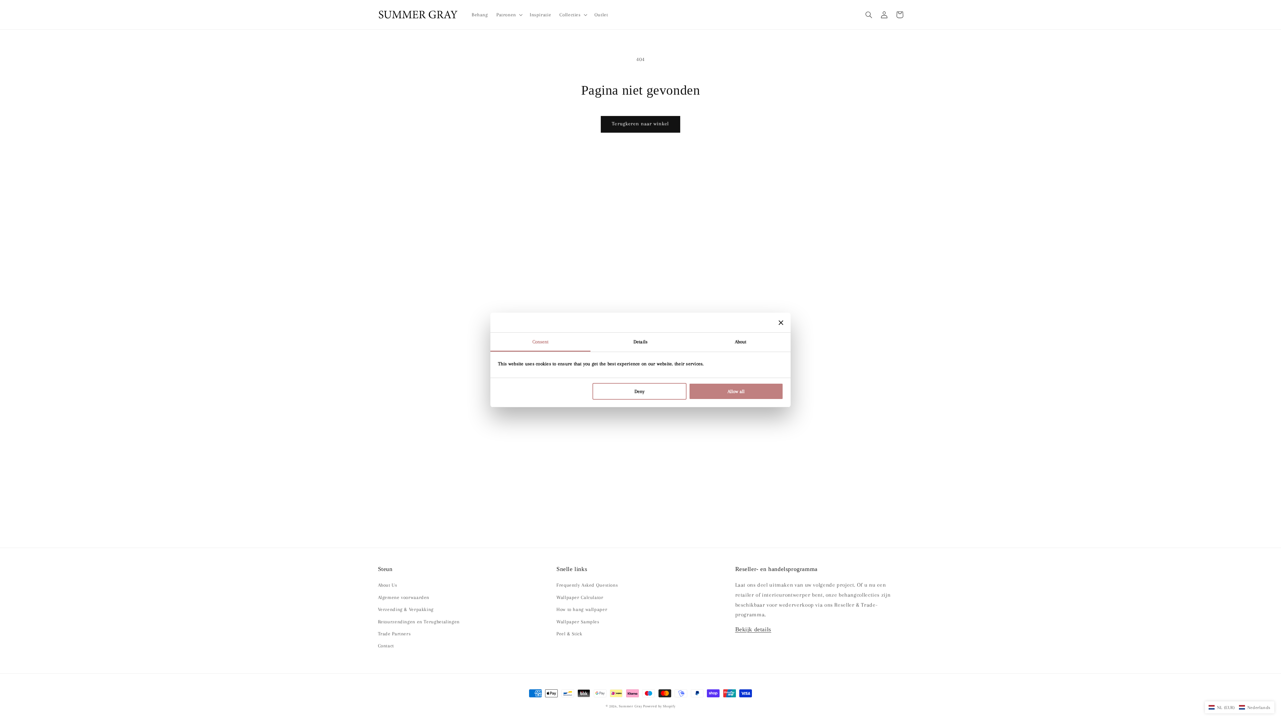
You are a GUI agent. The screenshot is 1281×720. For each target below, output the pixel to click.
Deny (639, 391)
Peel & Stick (569, 633)
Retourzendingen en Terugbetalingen (419, 621)
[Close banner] (781, 322)
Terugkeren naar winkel (640, 124)
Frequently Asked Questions (587, 585)
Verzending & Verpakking (406, 609)
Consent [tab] (540, 341)
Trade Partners (394, 633)
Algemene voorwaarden (404, 597)
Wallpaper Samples (577, 621)
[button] (869, 14)
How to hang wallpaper (581, 609)
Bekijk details (753, 629)
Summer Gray (630, 706)
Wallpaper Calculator (579, 597)
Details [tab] (640, 341)
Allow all (736, 391)
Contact (386, 645)
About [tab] (741, 341)
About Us (387, 585)
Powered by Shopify (659, 706)
